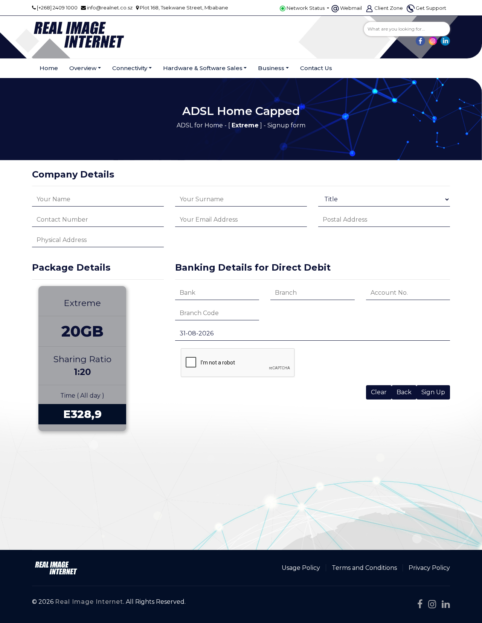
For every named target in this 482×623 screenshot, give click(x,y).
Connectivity (129, 68)
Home (49, 68)
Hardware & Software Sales (203, 68)
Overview (82, 68)
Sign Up (433, 392)
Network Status (305, 8)
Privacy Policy (429, 567)
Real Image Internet (89, 601)
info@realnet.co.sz (110, 8)
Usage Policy (301, 567)
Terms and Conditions (364, 567)
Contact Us (316, 68)
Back (404, 392)
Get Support (431, 8)
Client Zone (388, 8)
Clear (379, 392)
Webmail (351, 8)
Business (271, 68)
